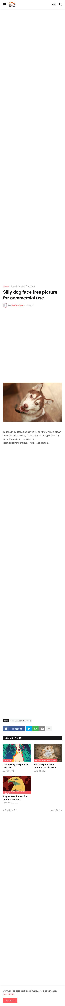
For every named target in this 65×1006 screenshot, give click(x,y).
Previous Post (11, 810)
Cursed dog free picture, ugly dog (15, 765)
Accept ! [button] (10, 1000)
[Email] (42, 728)
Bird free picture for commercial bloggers (45, 765)
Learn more (8, 994)
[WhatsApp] (35, 728)
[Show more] (49, 728)
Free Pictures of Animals (23, 286)
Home (6, 286)
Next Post (55, 810)
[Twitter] (29, 728)
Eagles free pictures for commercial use (15, 797)
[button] (4, 4)
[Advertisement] (32, 147)
